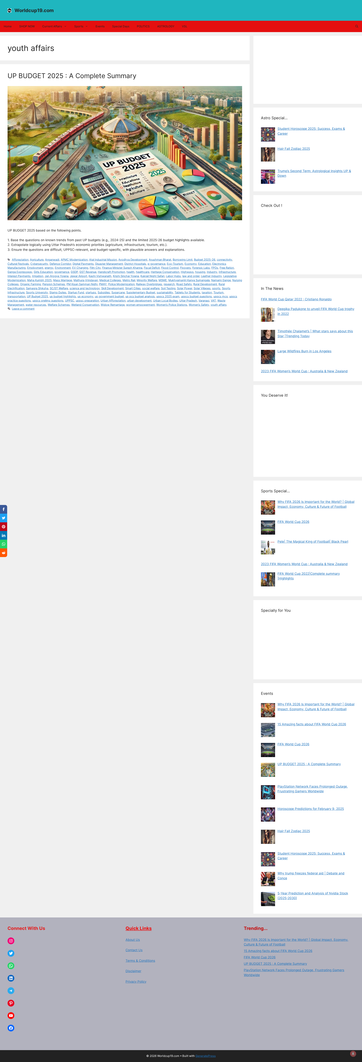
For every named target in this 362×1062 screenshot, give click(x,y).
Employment (35, 267)
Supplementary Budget (140, 292)
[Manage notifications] (353, 1054)
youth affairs (219, 304)
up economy (85, 296)
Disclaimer (133, 971)
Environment (63, 267)
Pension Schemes (53, 284)
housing (200, 271)
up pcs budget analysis (140, 296)
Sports (78, 26)
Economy (191, 263)
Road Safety (184, 284)
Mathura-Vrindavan (86, 280)
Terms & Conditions (140, 961)
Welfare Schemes (59, 304)
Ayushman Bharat (160, 259)
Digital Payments (83, 263)
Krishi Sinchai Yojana (126, 276)
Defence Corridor (60, 263)
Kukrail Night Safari (152, 276)
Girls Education (43, 271)
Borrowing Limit (183, 259)
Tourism (218, 292)
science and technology (85, 288)
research (169, 284)
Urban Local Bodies (165, 300)
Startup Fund (76, 292)
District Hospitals (135, 263)
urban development (139, 300)
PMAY (103, 284)
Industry (212, 271)
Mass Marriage (62, 280)
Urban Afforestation (113, 300)
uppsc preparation (87, 300)
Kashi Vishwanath (100, 276)
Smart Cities (133, 288)
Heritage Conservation (165, 271)
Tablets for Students (187, 292)
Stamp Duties (57, 292)
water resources (36, 304)
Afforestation (20, 259)
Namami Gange (221, 280)
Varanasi (204, 300)
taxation (207, 292)
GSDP (74, 271)
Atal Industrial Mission (103, 259)
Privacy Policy (136, 982)
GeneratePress (206, 1056)
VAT (213, 300)
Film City (95, 267)
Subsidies (104, 292)
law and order (190, 276)
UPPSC (69, 300)
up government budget (109, 296)
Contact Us (134, 950)
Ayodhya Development (132, 259)
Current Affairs (52, 26)
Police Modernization (121, 284)
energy (49, 267)
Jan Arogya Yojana (56, 276)
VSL (184, 26)
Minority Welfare (147, 280)
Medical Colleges (110, 280)
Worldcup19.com (34, 10)
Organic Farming (30, 284)
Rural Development (205, 284)
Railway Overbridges (149, 284)
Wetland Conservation (85, 304)
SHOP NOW (27, 26)
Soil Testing (168, 288)
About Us (133, 940)
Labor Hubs (173, 276)
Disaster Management (109, 263)
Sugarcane (118, 292)
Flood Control (170, 267)
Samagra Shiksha (37, 288)
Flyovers (185, 267)
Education (204, 263)
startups (91, 292)
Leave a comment (23, 308)
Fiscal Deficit (152, 267)
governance (61, 271)
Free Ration (227, 267)
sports (216, 288)
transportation (16, 296)
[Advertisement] (307, 69)
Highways (187, 271)
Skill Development (112, 288)
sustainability (165, 292)
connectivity (224, 259)
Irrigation (37, 276)
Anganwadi (52, 259)
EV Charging (80, 267)
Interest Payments (19, 276)
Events (100, 26)
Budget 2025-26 (204, 259)
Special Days (120, 26)
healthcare (142, 271)
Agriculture (37, 259)
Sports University (37, 292)
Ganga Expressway (20, 271)
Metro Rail (129, 280)
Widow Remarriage (113, 304)
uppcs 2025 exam (167, 296)
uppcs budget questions (196, 296)
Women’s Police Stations (171, 304)
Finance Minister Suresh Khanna (122, 267)
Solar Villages (202, 288)
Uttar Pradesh (188, 300)
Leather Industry (211, 276)
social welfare (151, 288)
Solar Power (184, 288)
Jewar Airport (78, 276)
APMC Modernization (74, 259)
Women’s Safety (199, 304)
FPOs (214, 267)
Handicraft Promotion (111, 271)
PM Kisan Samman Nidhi (82, 284)
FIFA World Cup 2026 (260, 957)
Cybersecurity (39, 263)
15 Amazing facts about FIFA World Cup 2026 (278, 951)
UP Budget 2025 (37, 296)
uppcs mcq (220, 296)
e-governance (156, 263)
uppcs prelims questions (48, 300)
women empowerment (140, 304)
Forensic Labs (201, 267)
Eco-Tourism (175, 263)
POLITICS (143, 26)
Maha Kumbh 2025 (39, 280)
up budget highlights (63, 296)
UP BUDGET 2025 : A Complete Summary (72, 76)
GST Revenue (87, 271)
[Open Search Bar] (357, 26)
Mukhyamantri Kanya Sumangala (189, 280)
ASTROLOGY (165, 26)
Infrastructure (227, 271)
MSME (163, 280)
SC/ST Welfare (59, 288)
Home (8, 26)
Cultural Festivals (18, 263)
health (130, 271)
